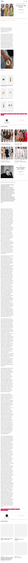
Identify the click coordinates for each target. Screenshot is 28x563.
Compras (4, 160)
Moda (1, 160)
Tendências (6, 160)
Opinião (21, 165)
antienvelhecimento (4, 510)
